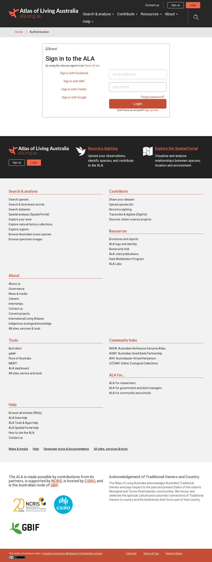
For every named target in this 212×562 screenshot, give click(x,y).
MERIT (13, 363)
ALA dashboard (19, 368)
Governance (16, 288)
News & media (18, 293)
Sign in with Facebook (74, 73)
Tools (13, 340)
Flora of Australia (20, 358)
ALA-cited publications (124, 254)
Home (19, 32)
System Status (174, 553)
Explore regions (19, 229)
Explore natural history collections (30, 224)
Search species (19, 199)
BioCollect (15, 348)
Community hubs (123, 340)
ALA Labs (115, 264)
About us (14, 283)
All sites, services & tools (24, 328)
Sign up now (151, 110)
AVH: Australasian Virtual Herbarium (132, 358)
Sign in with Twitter (74, 89)
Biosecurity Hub (119, 249)
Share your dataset (121, 199)
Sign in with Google (74, 97)
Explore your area (20, 219)
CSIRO (89, 481)
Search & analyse (97, 14)
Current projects (19, 313)
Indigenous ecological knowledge (30, 323)
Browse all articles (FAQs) (25, 413)
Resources (150, 14)
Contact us (152, 5)
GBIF (54, 485)
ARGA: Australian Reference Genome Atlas (137, 348)
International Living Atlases (26, 318)
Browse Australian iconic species (30, 234)
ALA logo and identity (123, 244)
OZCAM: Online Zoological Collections (133, 363)
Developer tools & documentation (66, 449)
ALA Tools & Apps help (23, 422)
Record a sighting (120, 209)
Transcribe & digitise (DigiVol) (128, 214)
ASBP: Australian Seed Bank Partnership (135, 353)
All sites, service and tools (25, 373)
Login (193, 5)
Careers (14, 298)
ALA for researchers (122, 383)
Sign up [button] (175, 5)
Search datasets (19, 209)
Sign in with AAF (74, 81)
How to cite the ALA (21, 432)
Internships (16, 303)
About (170, 14)
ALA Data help (18, 417)
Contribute (126, 14)
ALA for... (117, 375)
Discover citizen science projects (130, 219)
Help (87, 21)
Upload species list (121, 204)
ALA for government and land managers (135, 388)
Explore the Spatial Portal (176, 148)
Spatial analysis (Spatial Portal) (29, 214)
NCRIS (56, 481)
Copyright (131, 553)
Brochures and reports (123, 239)
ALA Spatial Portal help (24, 427)
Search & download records (27, 204)
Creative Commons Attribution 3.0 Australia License (72, 553)
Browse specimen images (25, 239)
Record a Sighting (103, 148)
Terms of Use (92, 65)
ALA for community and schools (130, 393)
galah (12, 353)
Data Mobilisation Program (126, 259)
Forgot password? (152, 97)
